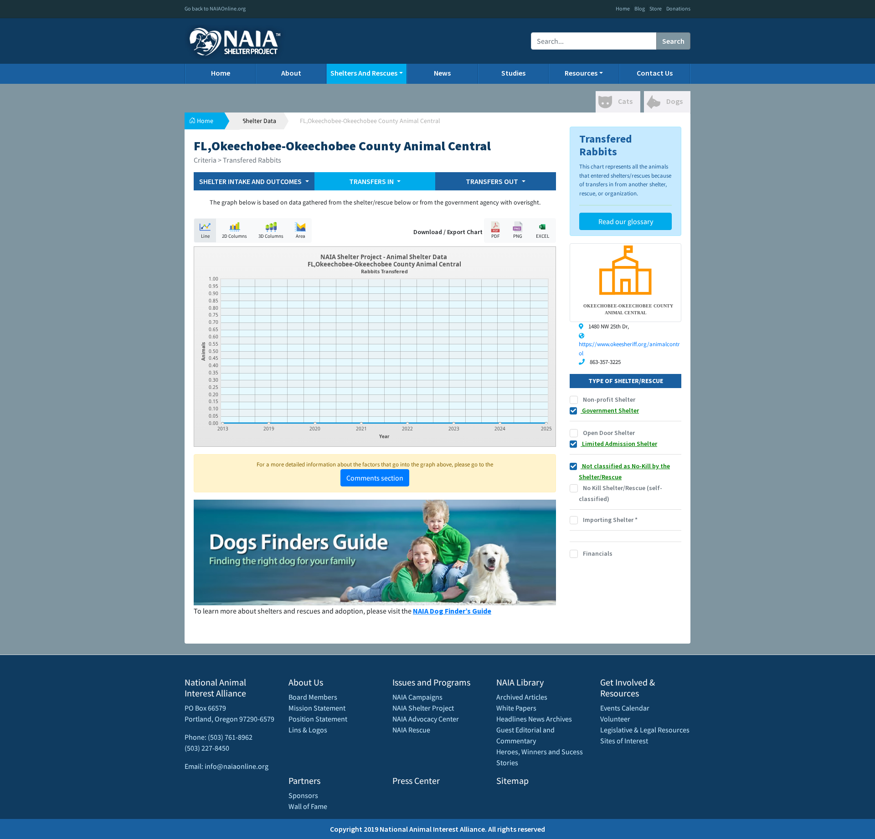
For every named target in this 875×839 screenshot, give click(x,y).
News (442, 72)
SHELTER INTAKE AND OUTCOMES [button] (251, 181)
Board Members (312, 696)
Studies (513, 72)
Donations (678, 8)
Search (673, 41)
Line (205, 236)
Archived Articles (521, 696)
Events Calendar (624, 707)
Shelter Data (259, 121)
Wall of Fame (307, 806)
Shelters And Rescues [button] (363, 72)
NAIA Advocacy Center (425, 718)
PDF (495, 236)
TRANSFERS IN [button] (372, 181)
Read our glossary (625, 221)
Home (623, 8)
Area (300, 236)
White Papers (516, 707)
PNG (517, 236)
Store (655, 8)
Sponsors (303, 795)
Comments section (374, 477)
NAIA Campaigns (417, 696)
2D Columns (234, 236)
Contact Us (655, 72)
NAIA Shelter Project (423, 707)
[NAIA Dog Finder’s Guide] (375, 551)
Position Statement (317, 718)
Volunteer (615, 718)
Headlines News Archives (534, 718)
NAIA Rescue (411, 729)
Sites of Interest (624, 740)
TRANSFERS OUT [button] (493, 181)
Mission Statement (316, 707)
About (291, 72)
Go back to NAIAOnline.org (215, 8)
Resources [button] (581, 72)
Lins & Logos (307, 729)
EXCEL (542, 236)
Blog (639, 8)
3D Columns (270, 236)
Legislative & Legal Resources (645, 729)
